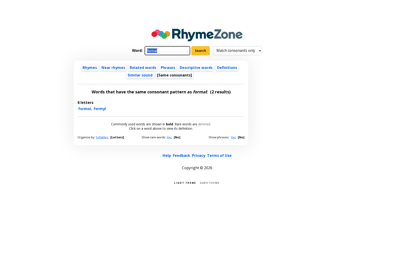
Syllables (102, 137)
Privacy (198, 155)
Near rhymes (113, 67)
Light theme (185, 182)
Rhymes (90, 67)
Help (167, 155)
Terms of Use (219, 155)
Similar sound (140, 75)
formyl (99, 108)
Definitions (227, 67)
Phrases (168, 67)
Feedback (181, 155)
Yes (169, 137)
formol (84, 108)
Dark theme (210, 182)
